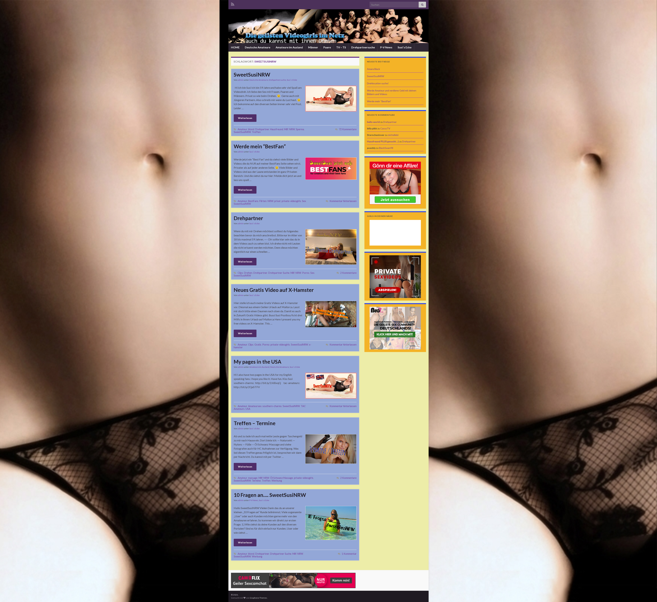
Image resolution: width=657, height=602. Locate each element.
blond (251, 129)
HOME (235, 47)
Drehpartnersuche (363, 47)
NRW (292, 129)
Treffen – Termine (254, 423)
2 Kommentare (348, 272)
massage (252, 477)
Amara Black (373, 68)
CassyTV (385, 128)
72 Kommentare (348, 129)
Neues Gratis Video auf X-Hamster (274, 290)
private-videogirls (291, 201)
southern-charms (272, 406)
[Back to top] (649, 594)
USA (248, 408)
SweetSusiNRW (252, 74)
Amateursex (254, 406)
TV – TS (341, 47)
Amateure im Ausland (289, 47)
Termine (256, 480)
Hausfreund (276, 129)
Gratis (257, 344)
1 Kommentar (349, 553)
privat (277, 201)
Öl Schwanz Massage (281, 477)
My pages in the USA (257, 362)
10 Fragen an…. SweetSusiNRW (270, 495)
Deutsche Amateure (257, 47)
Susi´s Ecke (404, 47)
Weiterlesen (245, 118)
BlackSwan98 (386, 147)
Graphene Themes (258, 598)
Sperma (300, 129)
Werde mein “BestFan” (260, 146)
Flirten (263, 201)
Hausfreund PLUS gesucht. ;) (383, 141)
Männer (313, 47)
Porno (305, 272)
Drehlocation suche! (378, 83)
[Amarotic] (395, 182)
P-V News (386, 47)
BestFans (253, 201)
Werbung (277, 480)
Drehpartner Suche (278, 272)
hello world (373, 121)
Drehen (248, 272)
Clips (240, 272)
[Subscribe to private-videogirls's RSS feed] (232, 3)
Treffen (256, 132)
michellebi (393, 134)
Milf (286, 129)
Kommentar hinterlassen (343, 201)
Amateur (242, 129)
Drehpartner (262, 129)
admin (240, 80)
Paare (327, 47)
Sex (304, 201)
